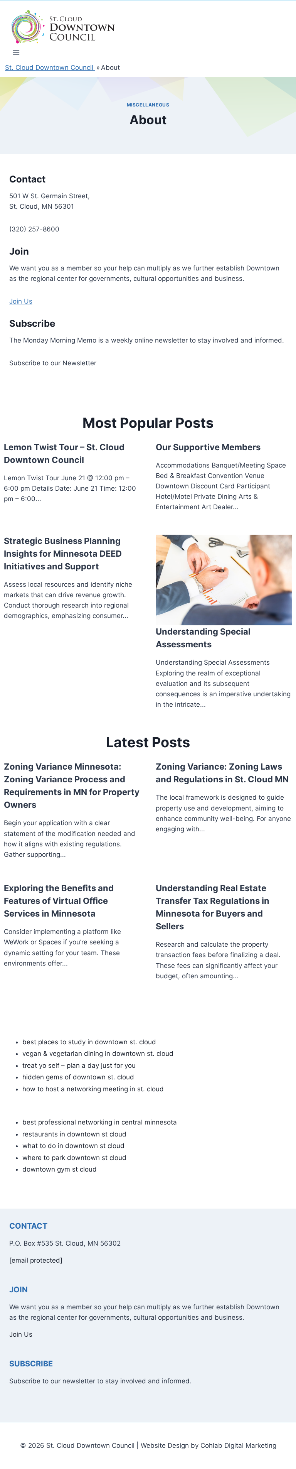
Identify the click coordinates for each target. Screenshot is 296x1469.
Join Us (20, 301)
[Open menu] (16, 52)
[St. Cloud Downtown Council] (63, 27)
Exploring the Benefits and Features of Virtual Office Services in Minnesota (59, 901)
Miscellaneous (148, 105)
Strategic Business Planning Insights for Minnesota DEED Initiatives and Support (63, 553)
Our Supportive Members (208, 447)
